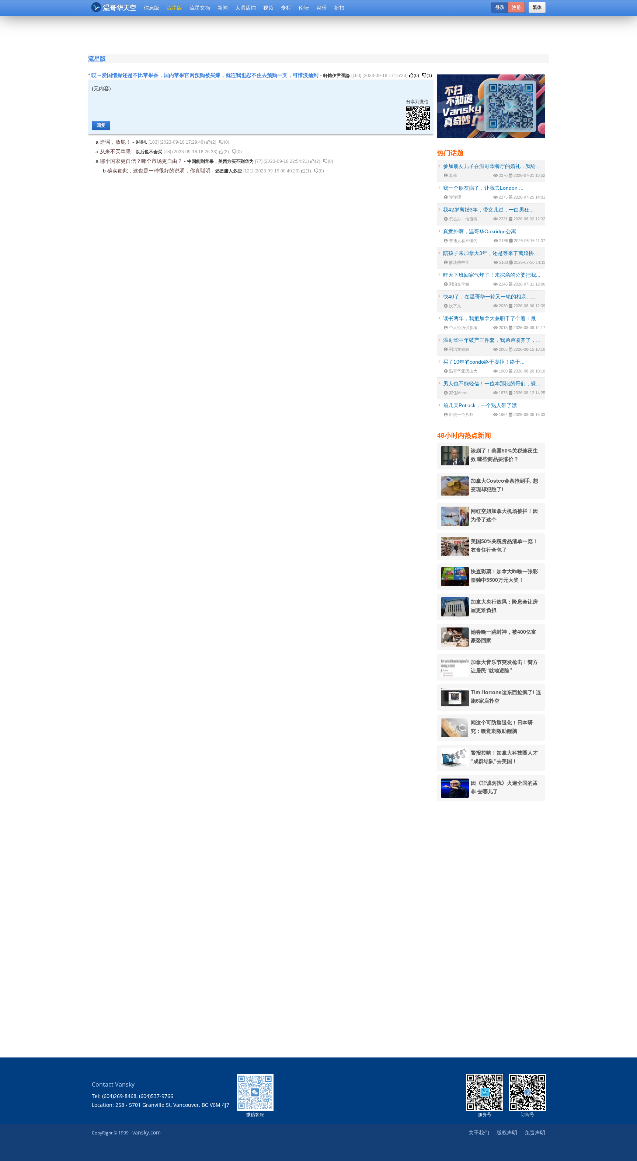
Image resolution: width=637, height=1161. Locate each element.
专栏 (286, 8)
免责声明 (535, 1132)
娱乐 (321, 8)
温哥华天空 (119, 7)
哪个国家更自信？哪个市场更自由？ (142, 161)
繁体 (537, 7)
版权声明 (507, 1132)
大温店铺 (245, 8)
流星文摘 (199, 8)
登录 (499, 7)
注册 (516, 7)
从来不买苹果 (116, 151)
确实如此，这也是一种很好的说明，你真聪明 (159, 171)
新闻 (222, 8)
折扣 (339, 8)
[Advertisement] (274, 33)
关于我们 (479, 1132)
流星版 (174, 8)
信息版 (151, 8)
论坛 (304, 8)
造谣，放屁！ (116, 142)
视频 (268, 8)
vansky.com (146, 1132)
